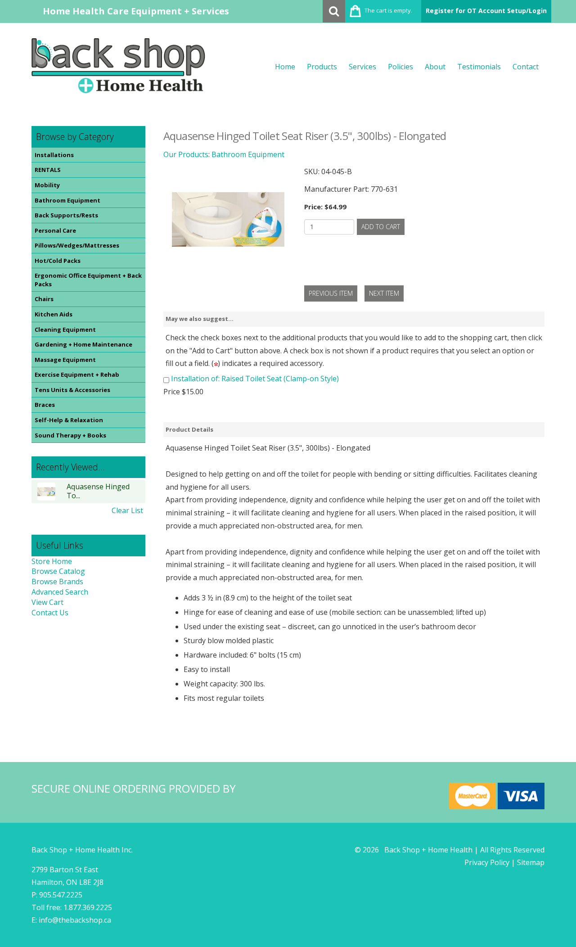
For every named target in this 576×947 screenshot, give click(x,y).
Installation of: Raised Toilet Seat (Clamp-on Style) (255, 378)
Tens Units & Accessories (72, 390)
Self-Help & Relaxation (69, 420)
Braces (45, 405)
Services (362, 67)
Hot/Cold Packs (58, 261)
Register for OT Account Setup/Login (486, 10)
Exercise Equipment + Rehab (77, 374)
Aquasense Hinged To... (98, 491)
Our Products (185, 154)
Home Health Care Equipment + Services (136, 11)
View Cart (47, 602)
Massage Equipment (65, 360)
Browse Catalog (58, 571)
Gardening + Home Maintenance (83, 344)
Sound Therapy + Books (70, 435)
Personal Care (55, 230)
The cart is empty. (388, 10)
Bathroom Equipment (67, 200)
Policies (400, 67)
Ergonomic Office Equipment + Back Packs (88, 279)
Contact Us (50, 613)
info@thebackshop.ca (75, 920)
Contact (526, 67)
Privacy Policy (486, 862)
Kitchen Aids (53, 314)
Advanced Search (60, 592)
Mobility (47, 185)
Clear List (127, 510)
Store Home (52, 561)
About (435, 67)
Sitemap (530, 862)
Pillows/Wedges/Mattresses (77, 245)
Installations (54, 155)
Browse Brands (57, 581)
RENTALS (48, 170)
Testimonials (479, 67)
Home (285, 67)
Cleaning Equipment (65, 329)
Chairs (44, 299)
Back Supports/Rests (66, 215)
